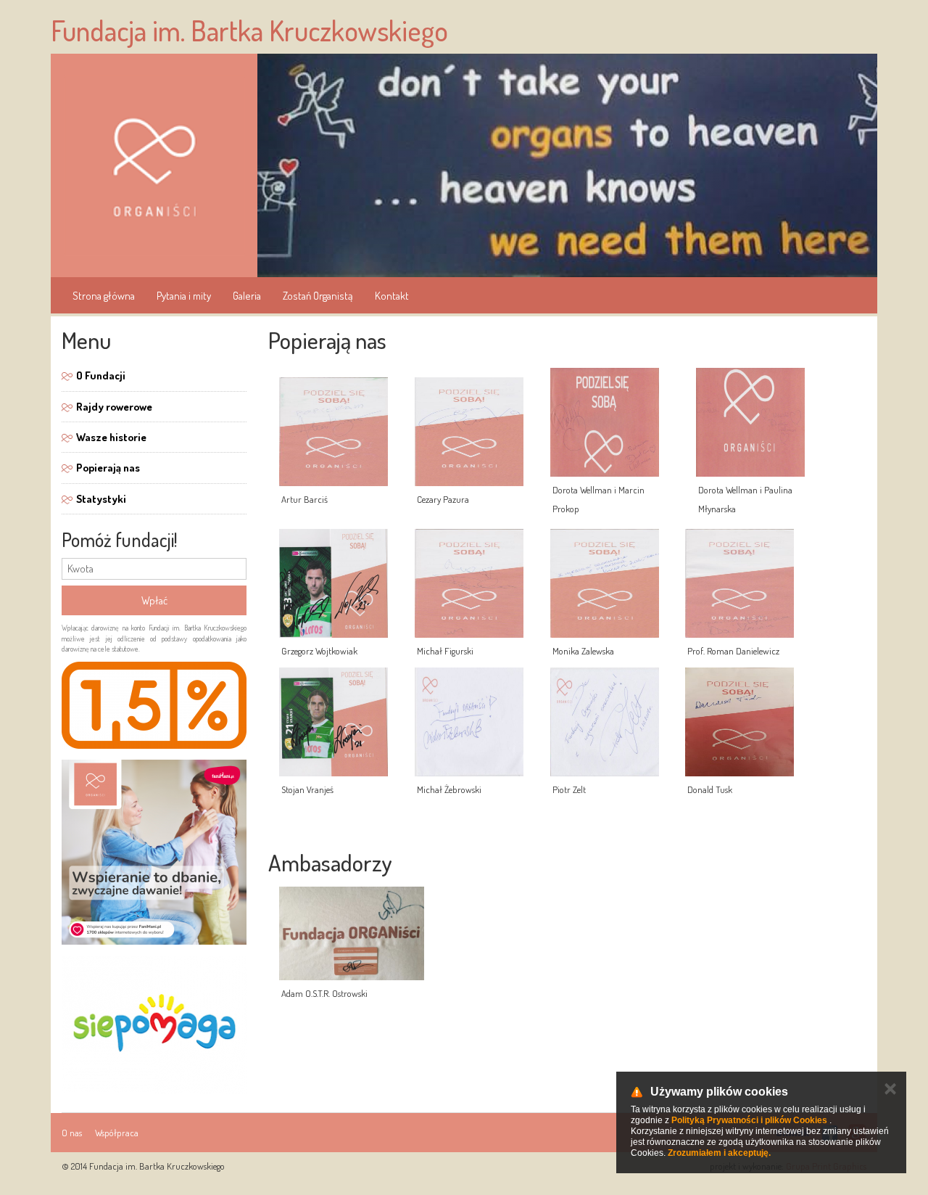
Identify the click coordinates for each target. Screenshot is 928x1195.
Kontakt (392, 296)
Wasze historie (111, 437)
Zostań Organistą (318, 296)
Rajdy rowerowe (114, 407)
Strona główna (103, 296)
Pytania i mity (184, 296)
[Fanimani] (154, 852)
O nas (72, 1132)
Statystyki (101, 499)
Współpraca (116, 1132)
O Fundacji (100, 375)
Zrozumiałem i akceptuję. (719, 1153)
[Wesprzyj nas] (154, 1025)
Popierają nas (108, 468)
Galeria (247, 296)
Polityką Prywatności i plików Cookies (749, 1120)
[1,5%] (154, 705)
